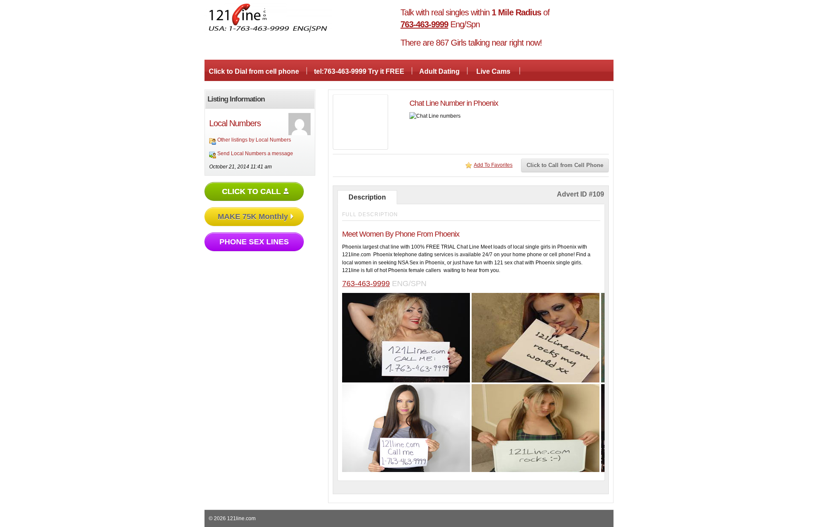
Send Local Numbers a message (255, 153)
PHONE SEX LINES (254, 241)
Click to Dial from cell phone (254, 71)
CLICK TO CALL (251, 191)
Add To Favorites (493, 165)
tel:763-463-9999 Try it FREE (359, 71)
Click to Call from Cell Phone (565, 165)
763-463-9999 (366, 283)
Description (367, 197)
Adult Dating (439, 71)
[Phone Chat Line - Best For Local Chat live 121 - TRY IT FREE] (268, 32)
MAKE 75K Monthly (253, 216)
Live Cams (493, 71)
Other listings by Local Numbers (254, 140)
